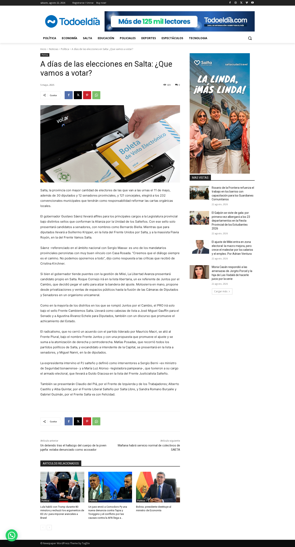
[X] (241, 3)
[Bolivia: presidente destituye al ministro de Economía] (158, 487)
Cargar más (220, 291)
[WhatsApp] (96, 95)
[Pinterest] (87, 95)
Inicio (43, 49)
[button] (250, 38)
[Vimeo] (246, 3)
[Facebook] (230, 3)
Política (65, 49)
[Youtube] (252, 3)
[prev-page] (42, 527)
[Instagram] (235, 3)
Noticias (53, 49)
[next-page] (49, 527)
